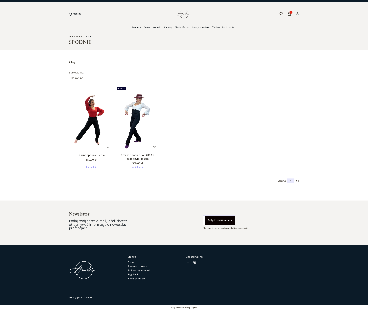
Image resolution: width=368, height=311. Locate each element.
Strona (281, 180)
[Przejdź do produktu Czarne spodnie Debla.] (91, 119)
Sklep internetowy (183, 308)
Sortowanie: (76, 72)
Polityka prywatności (139, 270)
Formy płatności (136, 278)
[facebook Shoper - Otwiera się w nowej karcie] (188, 262)
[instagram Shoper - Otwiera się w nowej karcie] (195, 262)
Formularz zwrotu (137, 266)
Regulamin (133, 274)
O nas (131, 262)
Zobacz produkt (87, 146)
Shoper (89, 297)
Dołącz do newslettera (220, 220)
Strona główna (75, 36)
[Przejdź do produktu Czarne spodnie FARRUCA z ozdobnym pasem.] (137, 119)
